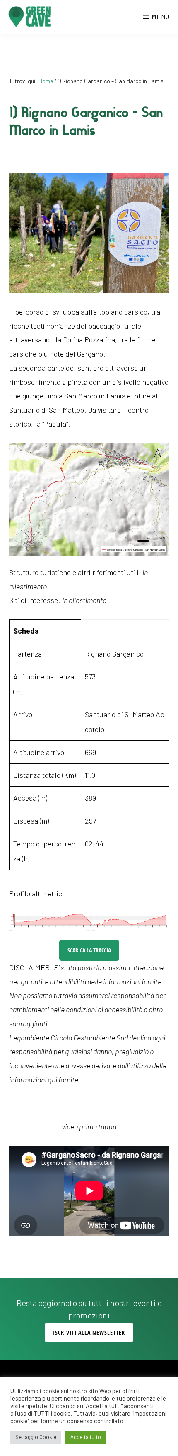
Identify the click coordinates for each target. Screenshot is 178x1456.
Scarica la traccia (89, 950)
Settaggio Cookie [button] (35, 1437)
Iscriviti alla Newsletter (89, 1332)
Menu (161, 16)
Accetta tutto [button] (85, 1437)
